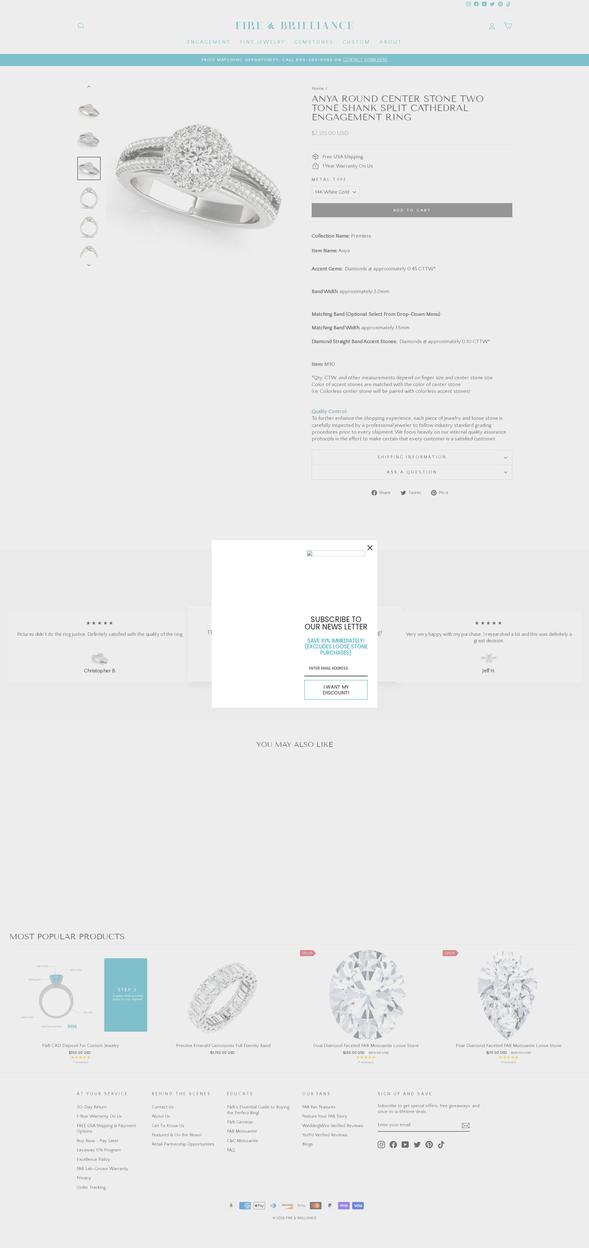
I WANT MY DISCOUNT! (336, 689)
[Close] (370, 547)
